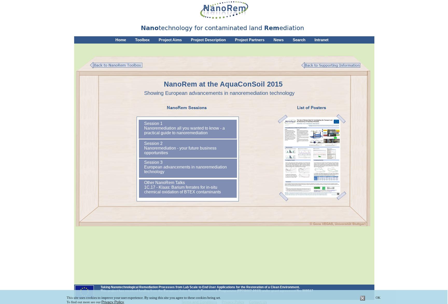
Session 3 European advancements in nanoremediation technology (185, 167)
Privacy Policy (112, 302)
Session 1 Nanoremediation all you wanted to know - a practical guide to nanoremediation (184, 128)
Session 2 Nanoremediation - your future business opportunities (180, 148)
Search (299, 40)
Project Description (208, 40)
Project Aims (170, 40)
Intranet (321, 40)
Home (120, 40)
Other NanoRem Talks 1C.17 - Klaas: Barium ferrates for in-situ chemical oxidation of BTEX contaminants (182, 187)
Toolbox (142, 40)
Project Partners (249, 40)
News (279, 40)
